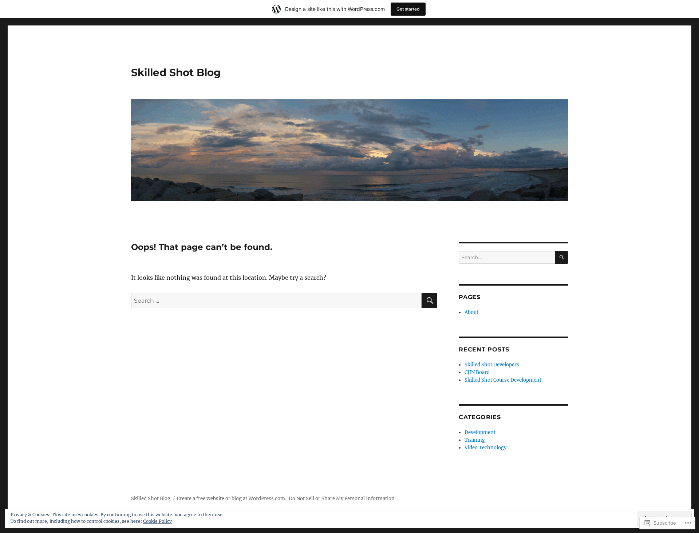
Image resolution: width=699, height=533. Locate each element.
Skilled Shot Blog (176, 72)
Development (480, 432)
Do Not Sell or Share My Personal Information (342, 499)
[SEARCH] (429, 300)
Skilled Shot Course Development (503, 380)
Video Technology (485, 448)
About (471, 312)
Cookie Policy (157, 521)
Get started (408, 9)
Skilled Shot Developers (492, 365)
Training (475, 440)
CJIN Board (477, 372)
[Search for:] (276, 300)
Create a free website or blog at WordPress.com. (231, 499)
